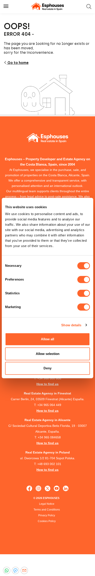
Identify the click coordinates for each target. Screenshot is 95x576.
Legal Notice (46, 503)
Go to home (17, 63)
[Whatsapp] (6, 570)
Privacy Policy (46, 515)
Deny (47, 368)
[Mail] (24, 570)
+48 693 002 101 (49, 464)
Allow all (47, 339)
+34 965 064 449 (49, 405)
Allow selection (47, 354)
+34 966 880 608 (49, 378)
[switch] (83, 279)
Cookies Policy (47, 521)
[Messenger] (15, 570)
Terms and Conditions (47, 509)
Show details (71, 325)
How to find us (47, 384)
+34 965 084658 (49, 437)
